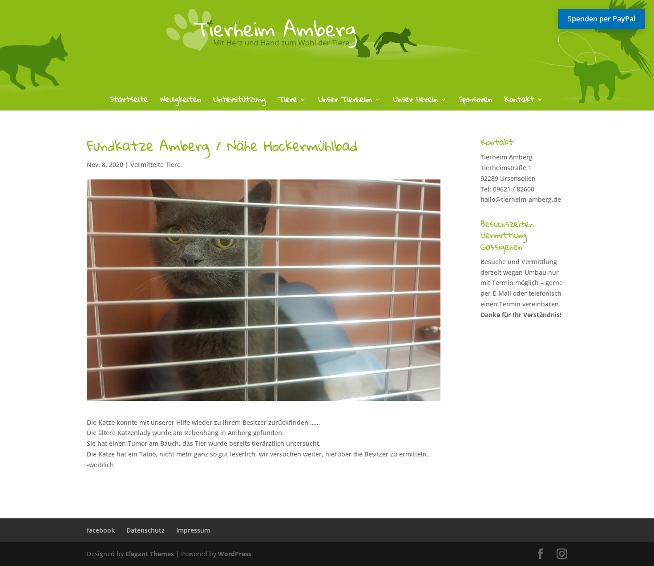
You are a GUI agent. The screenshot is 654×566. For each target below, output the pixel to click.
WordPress (234, 554)
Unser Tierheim (345, 101)
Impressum (193, 530)
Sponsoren (475, 101)
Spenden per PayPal (601, 19)
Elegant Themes (149, 554)
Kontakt (519, 101)
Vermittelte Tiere (155, 164)
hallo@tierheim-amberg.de (520, 199)
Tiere (287, 101)
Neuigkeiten (181, 101)
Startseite (129, 101)
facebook (101, 530)
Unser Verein (415, 101)
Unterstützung (240, 101)
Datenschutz (145, 530)
